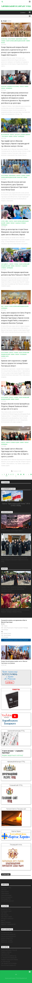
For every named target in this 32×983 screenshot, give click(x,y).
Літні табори (5, 136)
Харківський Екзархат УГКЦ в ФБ (9, 950)
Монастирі (20, 177)
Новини (28, 40)
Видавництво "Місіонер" (7, 942)
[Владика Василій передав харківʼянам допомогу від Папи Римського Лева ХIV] (16, 255)
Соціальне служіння (20, 223)
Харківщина (9, 88)
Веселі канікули (5, 134)
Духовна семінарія (25, 134)
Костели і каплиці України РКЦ (8, 934)
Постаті (3, 42)
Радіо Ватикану (4, 915)
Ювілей (17, 399)
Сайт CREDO (4, 913)
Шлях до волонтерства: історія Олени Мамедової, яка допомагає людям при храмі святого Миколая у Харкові (15, 232)
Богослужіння (11, 39)
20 (20, 474)
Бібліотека (3, 86)
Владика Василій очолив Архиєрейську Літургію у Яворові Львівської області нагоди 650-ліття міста (15, 406)
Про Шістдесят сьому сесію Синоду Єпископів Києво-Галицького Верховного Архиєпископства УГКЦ (14, 559)
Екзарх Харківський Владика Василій (15, 40)
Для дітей (17, 134)
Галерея (25, 39)
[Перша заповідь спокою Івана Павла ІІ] (16, 522)
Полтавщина (23, 354)
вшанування (19, 39)
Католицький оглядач (6, 911)
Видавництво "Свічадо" (7, 940)
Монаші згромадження (6, 897)
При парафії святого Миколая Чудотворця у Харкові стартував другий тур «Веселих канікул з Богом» (15, 143)
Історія (3, 221)
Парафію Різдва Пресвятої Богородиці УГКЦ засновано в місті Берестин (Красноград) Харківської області (13, 589)
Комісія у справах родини (12, 442)
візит (2, 306)
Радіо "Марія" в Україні (6, 916)
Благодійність (4, 264)
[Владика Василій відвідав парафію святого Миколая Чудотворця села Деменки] (16, 652)
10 (18, 474)
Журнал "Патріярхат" (6, 922)
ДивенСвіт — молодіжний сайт (8, 924)
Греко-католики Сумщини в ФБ (8, 965)
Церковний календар (6, 895)
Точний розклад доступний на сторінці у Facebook (16, 640)
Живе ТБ (3, 920)
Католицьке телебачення (7, 918)
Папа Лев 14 (18, 266)
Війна (6, 221)
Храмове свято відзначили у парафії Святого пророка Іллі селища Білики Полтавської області (14, 363)
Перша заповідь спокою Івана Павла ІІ (12, 530)
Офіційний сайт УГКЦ (6, 887)
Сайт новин (4, 889)
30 (23, 474)
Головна (3, 40)
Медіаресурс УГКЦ (5, 909)
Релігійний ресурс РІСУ (6, 932)
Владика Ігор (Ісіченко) (13, 86)
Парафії (3, 88)
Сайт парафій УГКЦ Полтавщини (9, 963)
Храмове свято (5, 356)
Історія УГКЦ (4, 39)
